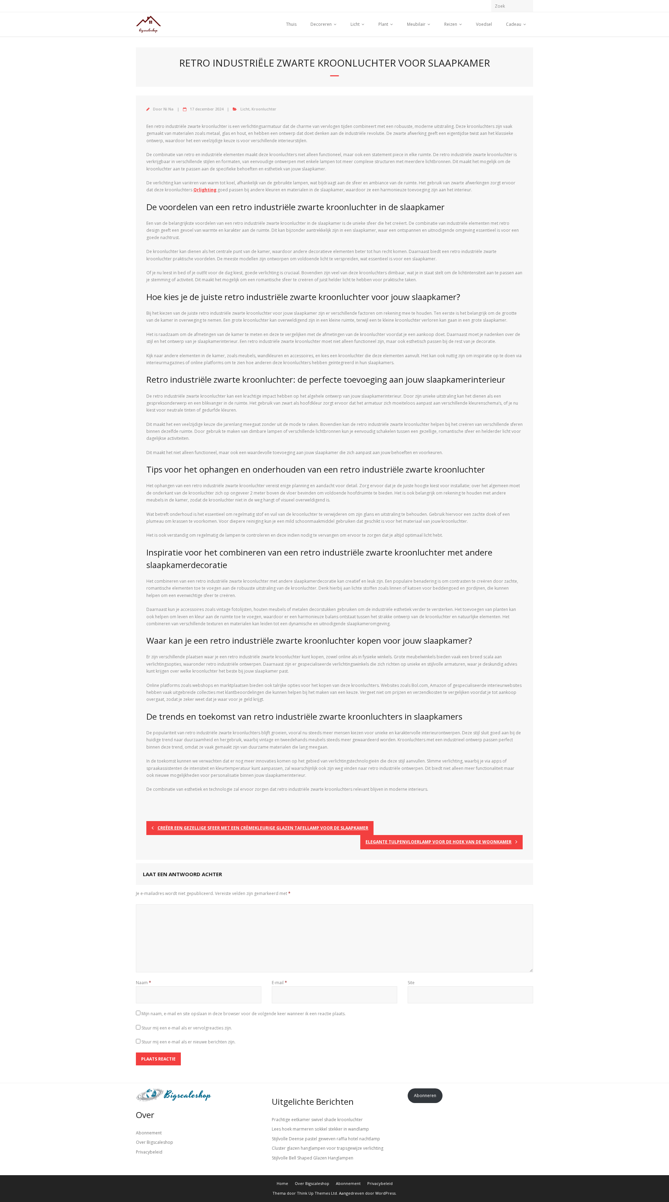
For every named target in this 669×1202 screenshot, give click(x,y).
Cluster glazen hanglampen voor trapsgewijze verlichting (327, 1148)
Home (282, 1183)
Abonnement (149, 1133)
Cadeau (513, 24)
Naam (143, 983)
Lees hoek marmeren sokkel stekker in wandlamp (320, 1129)
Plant (383, 24)
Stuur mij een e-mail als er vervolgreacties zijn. (186, 1028)
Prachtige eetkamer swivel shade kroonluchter (317, 1120)
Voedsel (484, 24)
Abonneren (425, 1095)
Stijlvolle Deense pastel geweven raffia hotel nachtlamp (326, 1139)
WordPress (385, 1193)
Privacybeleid (149, 1152)
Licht (355, 24)
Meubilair (416, 24)
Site (411, 983)
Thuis (291, 24)
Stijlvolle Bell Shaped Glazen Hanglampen (312, 1158)
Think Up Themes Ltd (317, 1193)
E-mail (279, 983)
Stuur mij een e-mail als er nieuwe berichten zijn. (188, 1042)
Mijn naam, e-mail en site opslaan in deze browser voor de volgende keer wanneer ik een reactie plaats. (243, 1014)
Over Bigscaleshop (154, 1142)
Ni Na (168, 109)
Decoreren (321, 24)
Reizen (450, 24)
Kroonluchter (264, 109)
